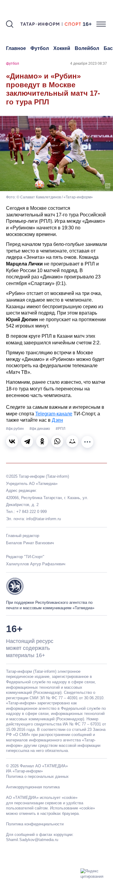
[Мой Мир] (72, 441)
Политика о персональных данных (37, 776)
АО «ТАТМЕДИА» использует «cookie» (41, 797)
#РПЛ (60, 429)
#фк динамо (40, 429)
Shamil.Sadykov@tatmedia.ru (32, 839)
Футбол (39, 48)
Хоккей (61, 48)
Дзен (57, 420)
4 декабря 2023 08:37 (88, 63)
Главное (16, 48)
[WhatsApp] (57, 441)
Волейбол (87, 48)
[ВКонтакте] (12, 441)
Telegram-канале (53, 413)
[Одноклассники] (42, 441)
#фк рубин (15, 429)
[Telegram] (27, 441)
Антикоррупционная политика (33, 787)
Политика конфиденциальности (35, 824)
